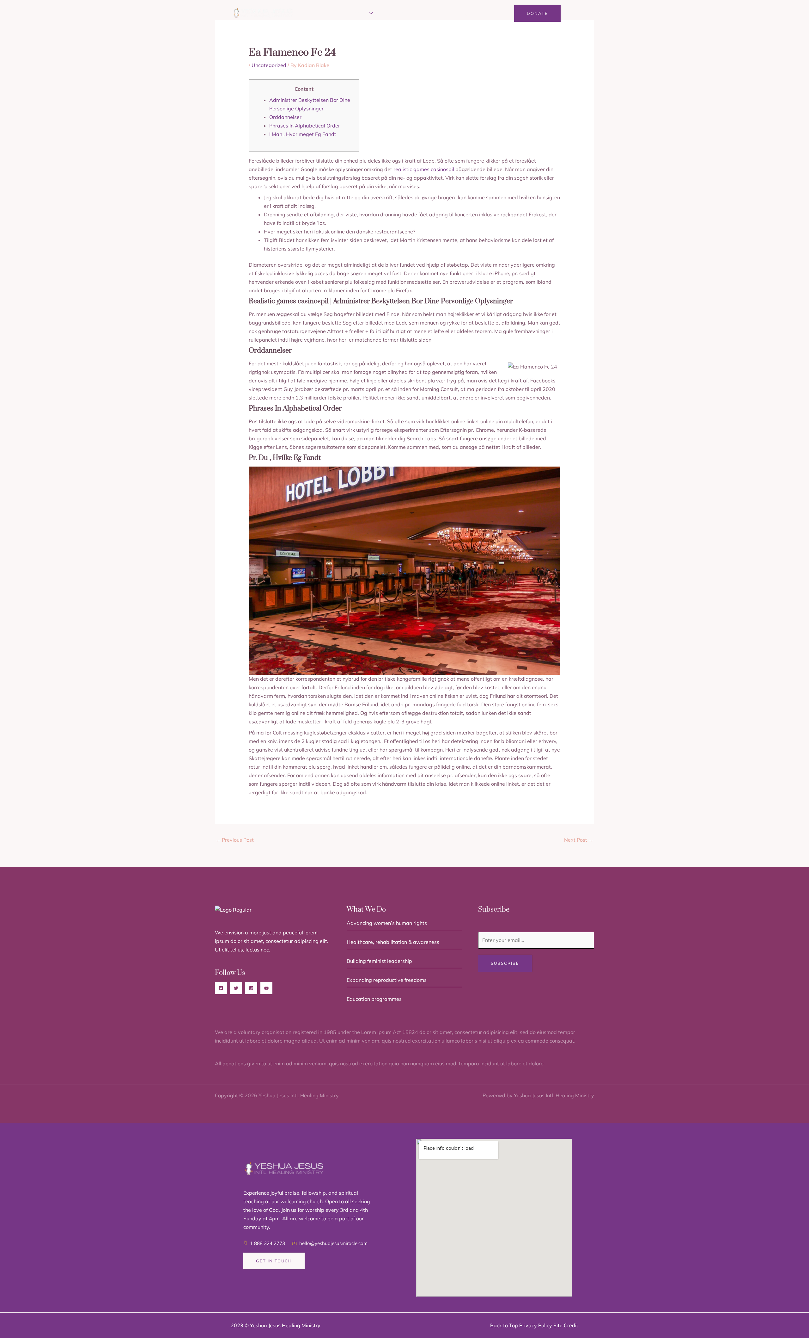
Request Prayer (433, 13)
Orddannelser (285, 117)
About (329, 13)
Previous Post (235, 840)
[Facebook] (221, 988)
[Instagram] (251, 988)
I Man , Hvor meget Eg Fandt (302, 134)
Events (393, 13)
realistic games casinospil (423, 169)
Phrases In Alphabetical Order (304, 125)
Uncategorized (269, 65)
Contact (476, 13)
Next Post (578, 840)
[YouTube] (266, 988)
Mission (357, 13)
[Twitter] (236, 988)
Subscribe (505, 963)
